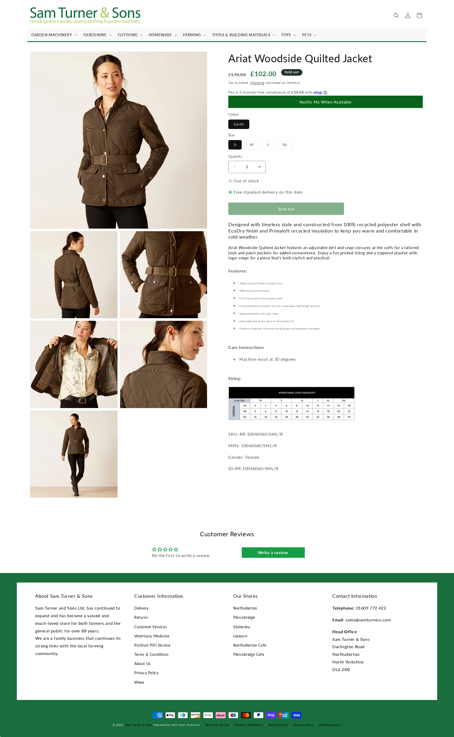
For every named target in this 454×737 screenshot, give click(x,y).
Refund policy (278, 724)
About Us (142, 663)
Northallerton (245, 608)
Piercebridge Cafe (248, 654)
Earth (241, 125)
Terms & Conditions (151, 654)
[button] (53, 35)
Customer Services (150, 627)
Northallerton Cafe (249, 645)
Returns (141, 617)
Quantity (235, 156)
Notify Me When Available (326, 102)
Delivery (141, 608)
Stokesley (241, 627)
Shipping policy (330, 724)
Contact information (248, 724)
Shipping (257, 83)
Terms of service (217, 724)
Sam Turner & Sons (138, 724)
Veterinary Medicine (151, 636)
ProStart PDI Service (152, 645)
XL (288, 146)
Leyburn (240, 636)
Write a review (273, 552)
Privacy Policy (146, 673)
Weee (139, 682)
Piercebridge (244, 617)
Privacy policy (303, 724)
